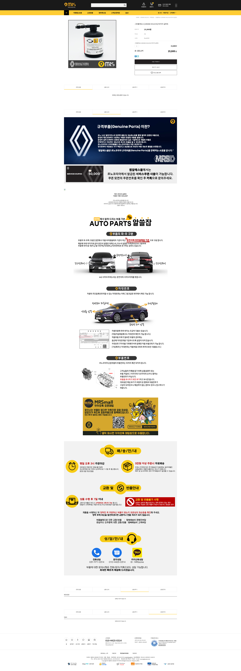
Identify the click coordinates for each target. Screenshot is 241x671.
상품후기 (89, 644)
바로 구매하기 (156, 61)
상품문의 (83, 644)
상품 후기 (134, 87)
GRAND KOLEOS (144, 17)
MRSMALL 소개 (104, 653)
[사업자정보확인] (129, 657)
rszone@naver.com (145, 659)
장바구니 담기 (156, 67)
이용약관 (134, 653)
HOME (137, 17)
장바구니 (151, 5)
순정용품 (90, 13)
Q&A (127, 13)
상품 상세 (106, 87)
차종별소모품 (77, 13)
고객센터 (172, 13)
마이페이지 (143, 7)
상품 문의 (162, 87)
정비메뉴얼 (102, 13)
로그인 (160, 13)
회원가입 (165, 13)
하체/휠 (152, 17)
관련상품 (78, 87)
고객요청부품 (115, 13)
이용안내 (114, 653)
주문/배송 (94, 644)
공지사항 (78, 644)
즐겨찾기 (72, 644)
